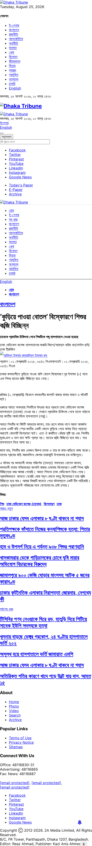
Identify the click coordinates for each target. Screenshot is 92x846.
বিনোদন (13, 57)
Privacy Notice (21, 742)
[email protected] (14, 782)
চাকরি (12, 83)
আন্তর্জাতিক (16, 39)
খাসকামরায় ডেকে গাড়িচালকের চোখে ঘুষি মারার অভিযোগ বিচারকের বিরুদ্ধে (39, 560)
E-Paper (16, 189)
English (15, 88)
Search (15, 715)
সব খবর (13, 219)
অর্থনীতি (13, 43)
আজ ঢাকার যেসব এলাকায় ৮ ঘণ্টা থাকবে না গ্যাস (42, 518)
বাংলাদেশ (14, 30)
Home (14, 702)
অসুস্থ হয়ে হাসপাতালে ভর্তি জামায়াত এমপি (36, 654)
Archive (15, 194)
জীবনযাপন (14, 61)
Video (14, 710)
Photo (14, 706)
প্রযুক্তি (13, 74)
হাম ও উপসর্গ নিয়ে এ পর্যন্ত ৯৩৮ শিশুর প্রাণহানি (42, 546)
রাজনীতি (13, 34)
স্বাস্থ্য (12, 70)
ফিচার (12, 65)
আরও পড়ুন (6, 508)
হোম (11, 210)
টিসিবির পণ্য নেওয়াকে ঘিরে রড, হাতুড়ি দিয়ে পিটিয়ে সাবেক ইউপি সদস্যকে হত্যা (43, 622)
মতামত (13, 48)
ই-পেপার (14, 25)
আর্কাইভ (13, 269)
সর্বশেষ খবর (6, 609)
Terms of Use (20, 738)
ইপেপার (4, 123)
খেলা (11, 52)
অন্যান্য (13, 79)
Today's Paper (21, 185)
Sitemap (16, 747)
